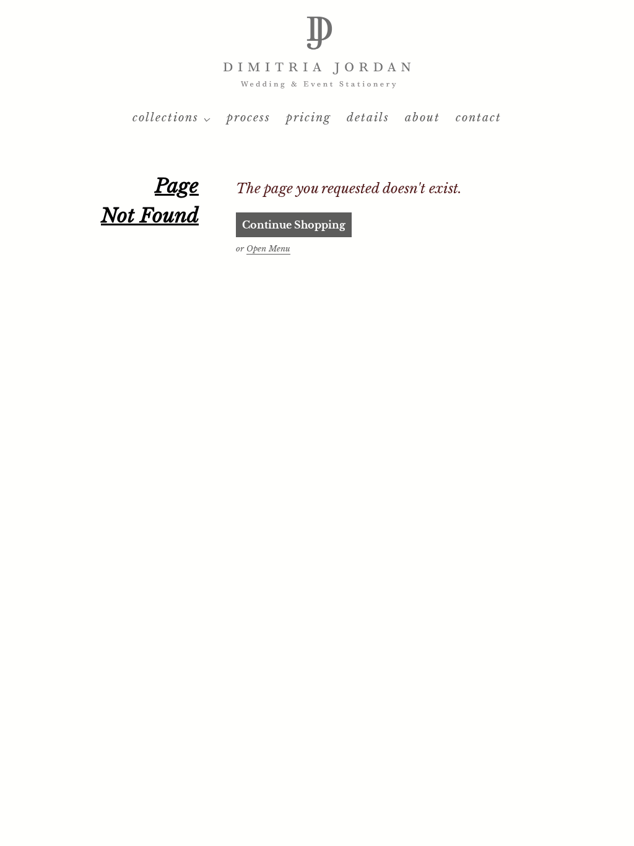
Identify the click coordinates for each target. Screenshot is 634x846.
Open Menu (268, 248)
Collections (165, 117)
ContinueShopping (293, 225)
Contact (479, 117)
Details (368, 117)
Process (249, 117)
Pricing (308, 117)
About (422, 117)
